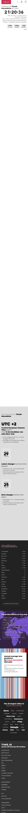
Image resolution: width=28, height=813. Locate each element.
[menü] (26, 2)
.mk (20, 625)
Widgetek (4, 784)
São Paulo (4, 560)
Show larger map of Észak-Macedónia (14, 632)
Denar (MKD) (12, 622)
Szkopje (10, 620)
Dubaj (3, 584)
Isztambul (4, 577)
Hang (3, 778)
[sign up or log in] (21, 2)
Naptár (3, 770)
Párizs (10, 26)
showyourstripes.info (12, 671)
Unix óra (4, 796)
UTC (2, 563)
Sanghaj (3, 591)
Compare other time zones (11, 603)
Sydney (3, 598)
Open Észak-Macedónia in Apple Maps (14, 637)
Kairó (2, 579)
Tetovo (5, 730)
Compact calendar (7, 773)
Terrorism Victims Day (21, 17)
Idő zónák (4, 758)
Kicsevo (21, 713)
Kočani (19, 716)
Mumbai (3, 586)
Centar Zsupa (20, 710)
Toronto (3, 558)
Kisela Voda (10, 716)
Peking (17, 26)
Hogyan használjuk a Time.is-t (10, 810)
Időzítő (3, 765)
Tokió (23, 26)
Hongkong (4, 588)
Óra (2, 763)
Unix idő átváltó (6, 798)
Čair (23, 730)
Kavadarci (14, 713)
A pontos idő (5, 750)
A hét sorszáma (6, 775)
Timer (3, 768)
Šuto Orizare (13, 732)
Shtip (16, 724)
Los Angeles (4, 551)
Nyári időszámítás (6, 760)
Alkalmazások (5, 782)
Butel (12, 710)
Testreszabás (5, 802)
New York (4, 556)
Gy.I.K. (3, 807)
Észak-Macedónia (14, 706)
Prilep (19, 722)
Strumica (5, 727)
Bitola (6, 711)
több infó (23, 18)
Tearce (22, 727)
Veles (12, 730)
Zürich (3, 574)
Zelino (18, 730)
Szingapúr (4, 593)
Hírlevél (3, 789)
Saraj (11, 724)
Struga (22, 724)
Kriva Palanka (8, 719)
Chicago (3, 553)
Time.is (6, 2)
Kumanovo (18, 719)
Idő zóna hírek (5, 787)
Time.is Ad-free (6, 805)
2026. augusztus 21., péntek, (17, 15)
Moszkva (3, 581)
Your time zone (6, 755)
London (3, 567)
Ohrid (13, 721)
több (25, 29)
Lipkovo (7, 721)
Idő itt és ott (5, 753)
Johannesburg (5, 570)
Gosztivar (7, 713)
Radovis (5, 724)
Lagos (3, 565)
